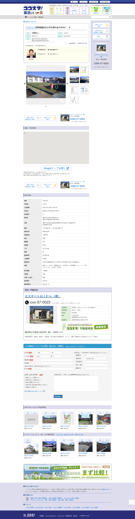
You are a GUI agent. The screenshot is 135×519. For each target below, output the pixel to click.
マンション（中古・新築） (71, 498)
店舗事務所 (74, 10)
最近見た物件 (93, 2)
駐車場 (71, 500)
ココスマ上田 (39, 507)
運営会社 (68, 515)
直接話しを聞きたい (31, 387)
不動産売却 (96, 13)
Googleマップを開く (55, 168)
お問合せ (75, 515)
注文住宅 (107, 13)
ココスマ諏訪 (76, 507)
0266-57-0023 (77, 118)
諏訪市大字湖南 (46, 453)
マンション (59, 13)
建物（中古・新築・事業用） (39, 498)
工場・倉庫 (61, 500)
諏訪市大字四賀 (28, 455)
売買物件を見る (78, 434)
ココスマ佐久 (48, 507)
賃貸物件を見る (68, 434)
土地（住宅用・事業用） (56, 498)
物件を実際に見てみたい (33, 382)
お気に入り (83, 2)
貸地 (66, 500)
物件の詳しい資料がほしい (33, 380)
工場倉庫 (84, 10)
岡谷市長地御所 (83, 453)
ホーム (75, 2)
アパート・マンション (37, 500)
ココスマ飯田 (94, 507)
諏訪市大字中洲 (28, 426)
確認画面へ (58, 396)
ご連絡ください (105, 489)
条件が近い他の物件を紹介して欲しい (37, 385)
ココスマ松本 (67, 507)
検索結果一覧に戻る (31, 21)
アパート (74, 8)
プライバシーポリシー (50, 515)
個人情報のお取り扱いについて (34, 391)
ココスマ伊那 (85, 507)
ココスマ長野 (30, 507)
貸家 (46, 500)
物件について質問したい (33, 377)
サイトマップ (61, 515)
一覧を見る (59, 434)
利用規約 (42, 515)
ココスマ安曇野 (57, 507)
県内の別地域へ (105, 2)
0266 (39, 302)
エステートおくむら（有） (78, 114)
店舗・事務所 (52, 500)
